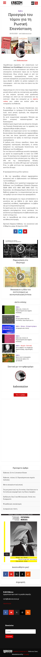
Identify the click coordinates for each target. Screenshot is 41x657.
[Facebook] (5, 574)
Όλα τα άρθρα (20, 395)
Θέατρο (23, 326)
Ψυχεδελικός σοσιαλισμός (12, 504)
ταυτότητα (7, 603)
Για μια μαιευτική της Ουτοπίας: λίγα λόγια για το (24, 319)
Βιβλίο (20, 11)
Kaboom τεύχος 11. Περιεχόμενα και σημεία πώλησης (24, 339)
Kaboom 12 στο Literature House (15, 473)
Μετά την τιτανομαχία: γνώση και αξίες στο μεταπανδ (23, 359)
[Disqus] (20, 430)
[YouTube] (11, 574)
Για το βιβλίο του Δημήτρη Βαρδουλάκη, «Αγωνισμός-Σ (24, 349)
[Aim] (27, 574)
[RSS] (27, 612)
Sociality (26, 654)
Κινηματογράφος (31, 326)
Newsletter (9, 625)
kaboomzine (26, 34)
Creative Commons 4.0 (20, 651)
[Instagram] (22, 574)
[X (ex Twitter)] (16, 574)
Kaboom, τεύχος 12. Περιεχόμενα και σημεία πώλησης (24, 310)
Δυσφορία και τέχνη (22, 328)
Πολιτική (29, 345)
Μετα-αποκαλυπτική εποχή (13, 485)
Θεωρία (23, 345)
